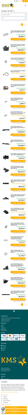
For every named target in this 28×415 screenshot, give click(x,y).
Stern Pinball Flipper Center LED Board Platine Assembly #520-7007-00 (17, 167)
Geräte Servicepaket (5, 379)
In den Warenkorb (17, 39)
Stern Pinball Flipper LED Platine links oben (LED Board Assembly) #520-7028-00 (18, 278)
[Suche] (19, 1)
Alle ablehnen (14, 413)
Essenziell (5, 395)
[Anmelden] (15, 1)
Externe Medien (6, 400)
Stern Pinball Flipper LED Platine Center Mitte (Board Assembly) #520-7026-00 (17, 264)
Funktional (5, 402)
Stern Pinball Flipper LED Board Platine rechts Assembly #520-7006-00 (18, 181)
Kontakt (2, 325)
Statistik (5, 397)
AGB (2, 326)
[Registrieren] (17, 1)
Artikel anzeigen (18, 79)
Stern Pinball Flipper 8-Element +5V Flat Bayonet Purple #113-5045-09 (18, 85)
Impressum (15, 392)
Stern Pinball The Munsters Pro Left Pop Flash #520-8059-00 (18, 59)
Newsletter (3, 376)
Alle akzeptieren (14, 407)
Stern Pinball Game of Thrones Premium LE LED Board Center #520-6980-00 (18, 45)
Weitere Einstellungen (6, 404)
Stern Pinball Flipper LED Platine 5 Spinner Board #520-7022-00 (18, 251)
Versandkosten (22, 40)
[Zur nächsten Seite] (26, 24)
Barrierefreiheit (4, 330)
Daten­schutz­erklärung (7, 392)
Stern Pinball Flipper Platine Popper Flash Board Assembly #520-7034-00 (18, 224)
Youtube (4, 348)
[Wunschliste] (21, 1)
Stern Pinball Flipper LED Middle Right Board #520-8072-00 (18, 127)
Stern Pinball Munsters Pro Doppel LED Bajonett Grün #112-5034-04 (17, 99)
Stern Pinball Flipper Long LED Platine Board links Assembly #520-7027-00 (18, 292)
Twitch (3, 350)
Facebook (4, 345)
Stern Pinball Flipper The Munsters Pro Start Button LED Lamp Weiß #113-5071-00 (18, 112)
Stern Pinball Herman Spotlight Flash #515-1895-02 (18, 71)
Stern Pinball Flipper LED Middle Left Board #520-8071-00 (17, 141)
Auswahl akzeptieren (14, 410)
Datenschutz (3, 329)
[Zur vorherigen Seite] (18, 24)
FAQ (2, 377)
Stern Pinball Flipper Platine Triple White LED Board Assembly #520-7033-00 (17, 237)
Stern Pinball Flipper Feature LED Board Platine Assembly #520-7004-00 (17, 209)
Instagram (4, 347)
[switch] (3, 413)
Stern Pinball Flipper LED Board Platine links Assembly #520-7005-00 (18, 195)
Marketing (5, 398)
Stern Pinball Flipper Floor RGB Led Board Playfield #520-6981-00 (18, 32)
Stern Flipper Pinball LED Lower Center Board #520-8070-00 (18, 154)
